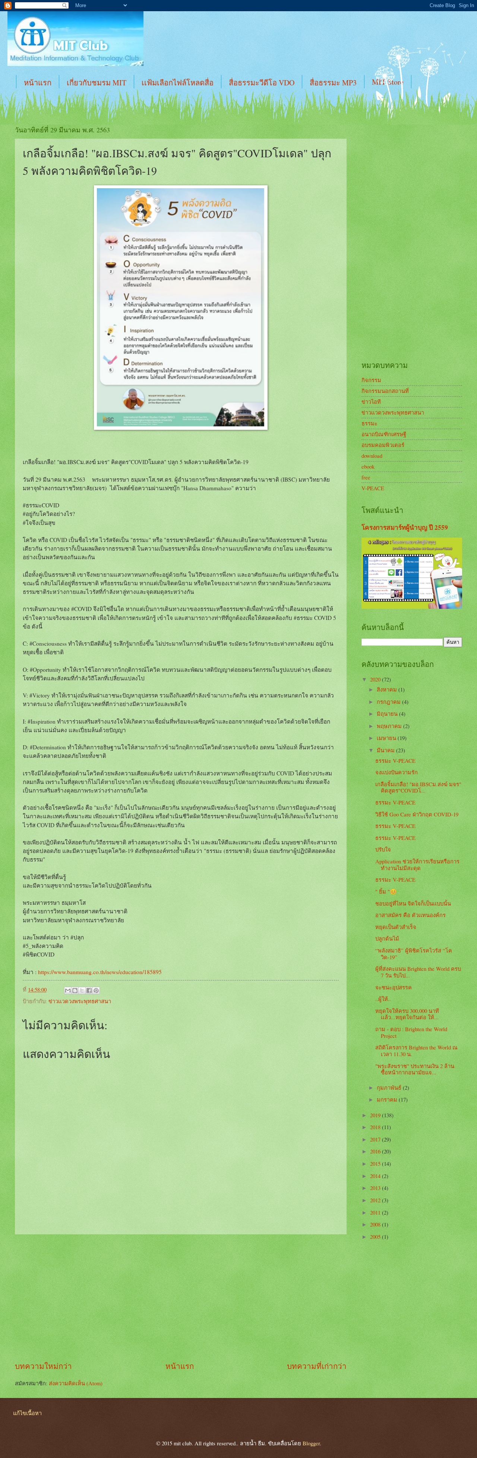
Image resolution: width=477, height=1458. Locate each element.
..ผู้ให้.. (383, 998)
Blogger (311, 1443)
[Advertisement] (181, 1298)
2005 (376, 1236)
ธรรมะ (369, 423)
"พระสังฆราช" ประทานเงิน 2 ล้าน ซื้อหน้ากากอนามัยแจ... (414, 1069)
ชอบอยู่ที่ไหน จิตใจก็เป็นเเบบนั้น (413, 903)
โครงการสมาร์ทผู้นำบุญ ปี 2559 (404, 527)
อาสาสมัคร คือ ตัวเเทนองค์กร (410, 915)
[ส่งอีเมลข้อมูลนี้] (68, 990)
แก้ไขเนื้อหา (27, 1413)
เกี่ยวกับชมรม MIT (96, 83)
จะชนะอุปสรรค (393, 987)
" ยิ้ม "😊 (386, 891)
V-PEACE (372, 488)
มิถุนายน (388, 713)
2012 (376, 1200)
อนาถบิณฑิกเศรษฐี (383, 434)
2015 (376, 1163)
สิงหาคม (387, 689)
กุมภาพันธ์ (390, 1087)
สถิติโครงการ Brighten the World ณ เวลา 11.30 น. (416, 1050)
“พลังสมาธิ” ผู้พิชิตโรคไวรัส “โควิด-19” (413, 954)
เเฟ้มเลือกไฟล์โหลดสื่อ (178, 83)
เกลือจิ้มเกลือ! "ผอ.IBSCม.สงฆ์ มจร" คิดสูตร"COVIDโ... (418, 787)
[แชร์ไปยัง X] (82, 990)
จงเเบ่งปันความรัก (396, 772)
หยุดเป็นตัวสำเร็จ (395, 926)
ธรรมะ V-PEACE (395, 760)
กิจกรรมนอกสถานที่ (385, 390)
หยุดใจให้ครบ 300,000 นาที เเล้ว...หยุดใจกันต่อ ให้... (407, 1014)
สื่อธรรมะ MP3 (333, 83)
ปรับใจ (383, 849)
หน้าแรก (37, 83)
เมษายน (387, 737)
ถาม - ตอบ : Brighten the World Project (411, 1032)
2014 (376, 1176)
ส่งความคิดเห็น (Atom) (75, 1383)
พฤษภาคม (390, 726)
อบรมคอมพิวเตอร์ (382, 444)
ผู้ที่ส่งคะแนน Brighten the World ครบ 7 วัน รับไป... (418, 972)
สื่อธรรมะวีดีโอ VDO (261, 83)
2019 (376, 1115)
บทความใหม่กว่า (43, 1366)
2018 (376, 1127)
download (371, 455)
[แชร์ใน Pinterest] (96, 990)
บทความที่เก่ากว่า (317, 1366)
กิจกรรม (371, 380)
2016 (376, 1151)
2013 (376, 1187)
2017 (376, 1139)
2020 (376, 679)
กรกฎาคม (389, 701)
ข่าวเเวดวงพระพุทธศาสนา (79, 1001)
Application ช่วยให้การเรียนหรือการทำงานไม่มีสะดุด (417, 864)
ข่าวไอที (371, 401)
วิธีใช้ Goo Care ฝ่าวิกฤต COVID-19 (416, 814)
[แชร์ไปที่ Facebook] (89, 990)
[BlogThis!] (75, 990)
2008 (376, 1224)
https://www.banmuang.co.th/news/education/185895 (100, 972)
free (365, 477)
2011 (376, 1212)
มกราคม (388, 1099)
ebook (368, 466)
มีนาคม (386, 750)
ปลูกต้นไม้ (387, 938)
